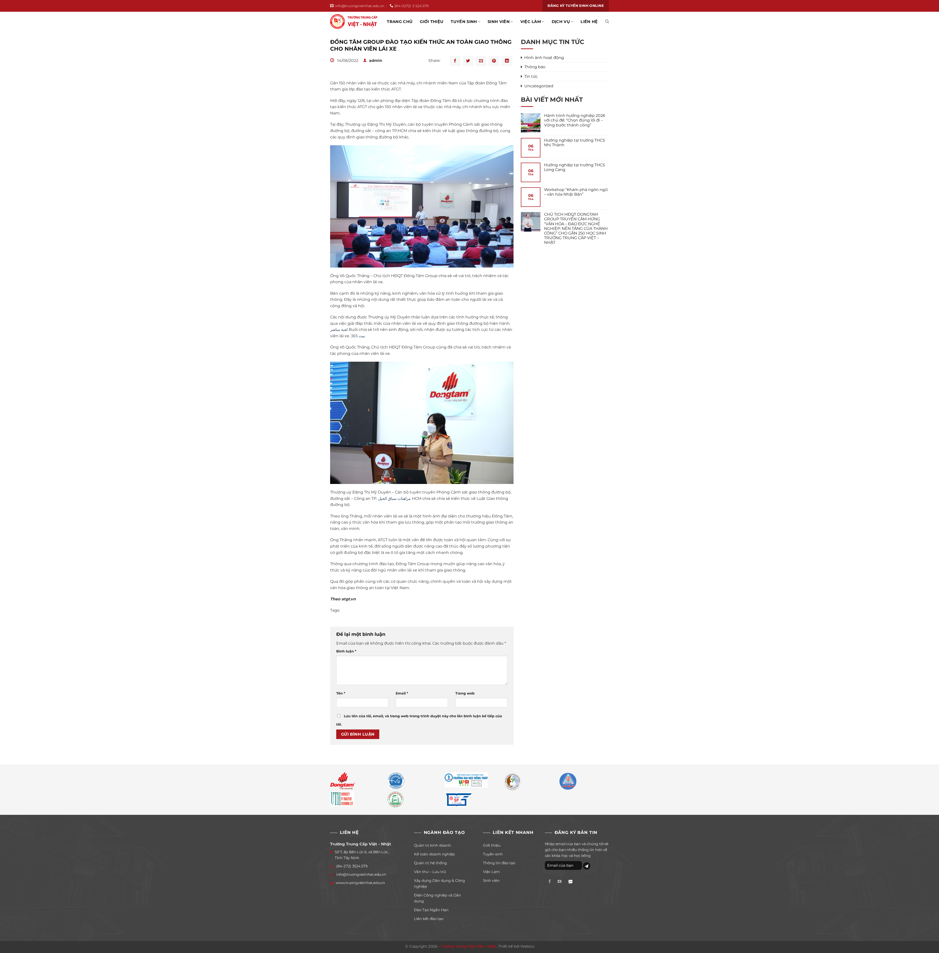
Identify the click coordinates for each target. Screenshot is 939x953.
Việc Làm (530, 21)
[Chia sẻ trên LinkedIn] (507, 61)
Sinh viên (499, 21)
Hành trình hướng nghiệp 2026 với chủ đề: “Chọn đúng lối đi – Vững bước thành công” (574, 120)
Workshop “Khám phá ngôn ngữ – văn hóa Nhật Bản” (576, 192)
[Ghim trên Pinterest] (494, 61)
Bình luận (346, 651)
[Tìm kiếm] (607, 21)
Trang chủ (400, 21)
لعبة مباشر (339, 329)
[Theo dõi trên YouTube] (559, 881)
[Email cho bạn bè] (481, 61)
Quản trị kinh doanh (432, 845)
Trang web (465, 693)
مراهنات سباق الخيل (394, 498)
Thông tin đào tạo (499, 863)
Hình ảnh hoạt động (544, 57)
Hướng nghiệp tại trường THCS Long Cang (574, 167)
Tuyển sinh (464, 21)
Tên (340, 693)
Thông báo (534, 67)
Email (402, 693)
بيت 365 (358, 336)
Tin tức (531, 76)
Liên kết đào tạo (428, 918)
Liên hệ (589, 21)
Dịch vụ (561, 21)
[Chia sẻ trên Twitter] (468, 61)
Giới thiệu (431, 21)
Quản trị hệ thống (430, 863)
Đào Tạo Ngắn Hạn (431, 910)
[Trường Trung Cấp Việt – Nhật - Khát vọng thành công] (354, 21)
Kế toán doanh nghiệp (434, 854)
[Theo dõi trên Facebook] (550, 881)
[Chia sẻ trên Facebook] (455, 61)
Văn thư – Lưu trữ (430, 871)
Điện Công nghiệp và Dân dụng (437, 898)
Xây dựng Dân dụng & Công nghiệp (439, 883)
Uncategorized (538, 86)
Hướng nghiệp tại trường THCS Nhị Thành (574, 142)
